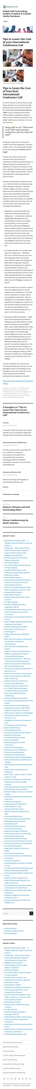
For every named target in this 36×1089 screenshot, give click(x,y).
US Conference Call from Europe (16, 725)
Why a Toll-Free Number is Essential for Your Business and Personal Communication (18, 641)
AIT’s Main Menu (11, 928)
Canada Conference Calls (11, 1068)
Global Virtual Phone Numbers (15, 826)
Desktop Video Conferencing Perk (16, 870)
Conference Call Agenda (13, 801)
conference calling (23, 388)
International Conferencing (14, 836)
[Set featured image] (13, 76)
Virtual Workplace (11, 933)
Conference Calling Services (14, 931)
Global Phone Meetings (13, 735)
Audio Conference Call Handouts (16, 804)
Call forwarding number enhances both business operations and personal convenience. (18, 612)
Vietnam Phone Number (13, 577)
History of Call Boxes (12, 740)
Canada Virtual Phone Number (15, 737)
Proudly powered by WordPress (22, 1085)
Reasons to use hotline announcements (18, 673)
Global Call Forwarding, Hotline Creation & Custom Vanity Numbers (17, 13)
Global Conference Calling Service (16, 878)
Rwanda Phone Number (13, 595)
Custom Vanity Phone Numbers (14, 1055)
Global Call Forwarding (10, 1047)
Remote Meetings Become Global (16, 698)
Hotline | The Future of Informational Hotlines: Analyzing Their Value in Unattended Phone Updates (18, 654)
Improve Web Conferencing (14, 853)
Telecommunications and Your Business (18, 843)
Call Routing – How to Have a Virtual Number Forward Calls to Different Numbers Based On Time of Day (17, 550)
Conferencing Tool (11, 824)
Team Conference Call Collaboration (17, 705)
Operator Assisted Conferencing (14, 1073)
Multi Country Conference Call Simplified (19, 713)
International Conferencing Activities (17, 819)
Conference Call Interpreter (14, 747)
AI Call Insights (10, 632)
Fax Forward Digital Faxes (14, 816)
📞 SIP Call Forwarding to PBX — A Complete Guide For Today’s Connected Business (18, 543)
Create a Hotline (8, 1051)
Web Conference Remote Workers (16, 789)
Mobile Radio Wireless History (15, 821)
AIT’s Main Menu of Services (12, 1042)
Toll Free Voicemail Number (14, 752)
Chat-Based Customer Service (15, 629)
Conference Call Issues (12, 861)
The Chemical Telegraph (13, 846)
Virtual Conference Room (13, 829)
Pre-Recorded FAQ (11, 602)
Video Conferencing (10, 1060)
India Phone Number (12, 575)
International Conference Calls (22, 391)
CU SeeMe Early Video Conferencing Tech (19, 868)
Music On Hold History (12, 728)
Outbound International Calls (15, 755)
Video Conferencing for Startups (16, 838)
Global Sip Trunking (11, 563)
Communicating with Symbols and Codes (19, 787)
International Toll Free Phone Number (18, 733)
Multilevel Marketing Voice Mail (16, 627)
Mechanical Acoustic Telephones (16, 750)
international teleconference (11, 393)
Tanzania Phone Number (13, 592)
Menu (6, 21)
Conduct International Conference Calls (18, 841)
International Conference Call (11, 390)
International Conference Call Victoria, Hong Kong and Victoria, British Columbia (18, 782)
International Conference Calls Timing (18, 833)
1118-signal (6, 388)
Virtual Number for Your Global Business (19, 757)
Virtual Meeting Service (13, 730)
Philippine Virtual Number (14, 555)
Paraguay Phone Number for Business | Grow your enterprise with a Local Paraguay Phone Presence (18, 582)
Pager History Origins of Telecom (16, 831)
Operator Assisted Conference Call (16, 686)
